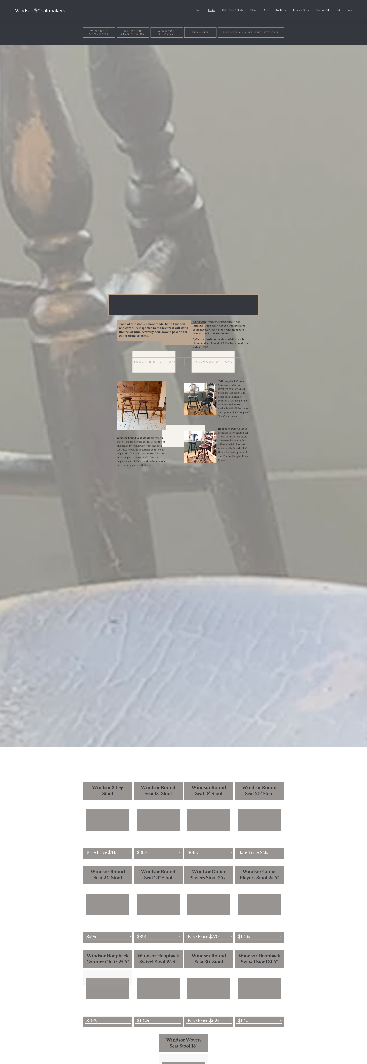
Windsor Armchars (99, 32)
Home (198, 10)
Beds (266, 10)
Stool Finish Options (154, 361)
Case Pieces (280, 10)
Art (338, 10)
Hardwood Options (213, 361)
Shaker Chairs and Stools (251, 32)
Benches (200, 32)
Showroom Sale (323, 10)
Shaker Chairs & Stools (232, 10)
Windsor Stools (166, 32)
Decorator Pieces (301, 10)
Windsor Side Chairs (133, 32)
